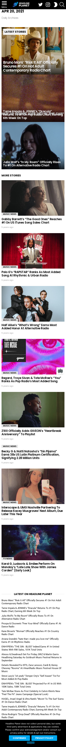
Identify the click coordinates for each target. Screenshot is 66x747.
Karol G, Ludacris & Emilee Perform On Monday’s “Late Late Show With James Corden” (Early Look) (29, 567)
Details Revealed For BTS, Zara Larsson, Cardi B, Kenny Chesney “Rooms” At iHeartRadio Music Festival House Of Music (31, 668)
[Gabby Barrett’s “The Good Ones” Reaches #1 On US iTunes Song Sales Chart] (33, 198)
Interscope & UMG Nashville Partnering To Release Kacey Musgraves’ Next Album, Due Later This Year (32, 510)
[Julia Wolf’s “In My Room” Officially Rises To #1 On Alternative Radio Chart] (33, 145)
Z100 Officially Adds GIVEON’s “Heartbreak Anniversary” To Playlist (31, 432)
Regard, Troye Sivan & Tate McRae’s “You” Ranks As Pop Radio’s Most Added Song (31, 379)
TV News (7, 558)
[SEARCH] (62, 4)
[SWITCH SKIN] (55, 4)
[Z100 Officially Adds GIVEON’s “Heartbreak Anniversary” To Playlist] (33, 410)
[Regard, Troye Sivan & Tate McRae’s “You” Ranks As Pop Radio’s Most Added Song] (33, 356)
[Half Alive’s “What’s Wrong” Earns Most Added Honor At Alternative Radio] (33, 303)
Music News (9, 214)
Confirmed (19, 738)
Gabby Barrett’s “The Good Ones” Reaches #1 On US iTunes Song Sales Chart (32, 220)
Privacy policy (44, 738)
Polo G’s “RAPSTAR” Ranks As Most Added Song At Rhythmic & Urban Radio (31, 273)
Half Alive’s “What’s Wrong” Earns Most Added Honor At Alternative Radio (29, 326)
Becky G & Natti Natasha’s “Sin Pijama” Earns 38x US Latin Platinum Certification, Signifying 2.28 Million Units (30, 454)
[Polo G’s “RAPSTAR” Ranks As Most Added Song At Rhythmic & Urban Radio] (33, 251)
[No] (31, 742)
